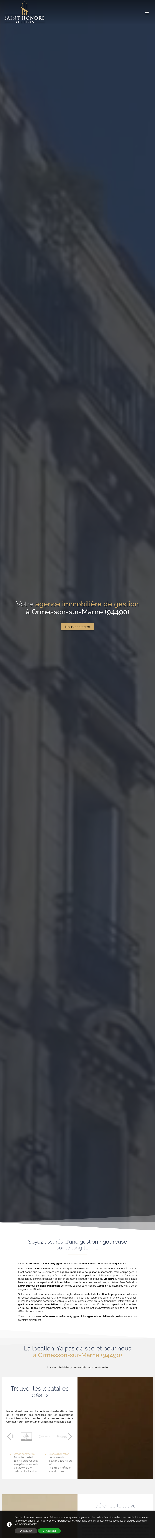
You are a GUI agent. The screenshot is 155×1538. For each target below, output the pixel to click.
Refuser (27, 1530)
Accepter (51, 1530)
